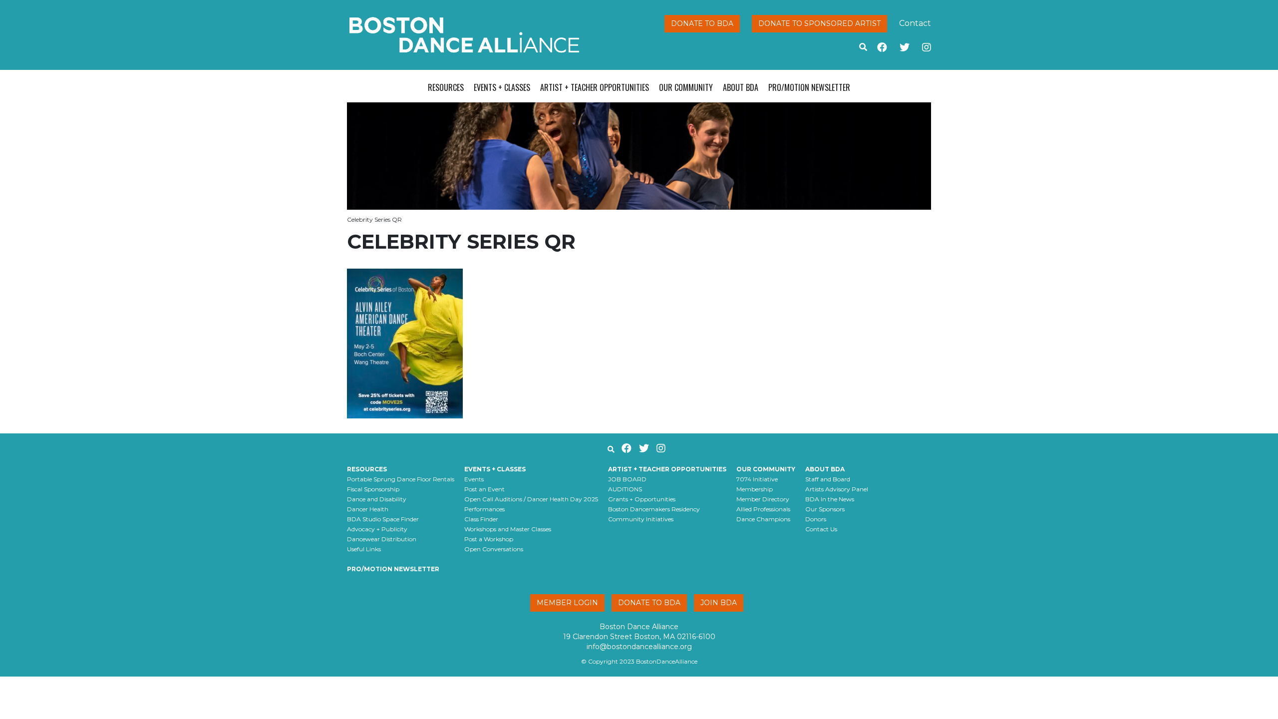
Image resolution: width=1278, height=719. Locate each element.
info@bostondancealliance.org (639, 646)
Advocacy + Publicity (377, 529)
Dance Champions (763, 519)
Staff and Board (827, 479)
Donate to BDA (702, 23)
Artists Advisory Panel (836, 489)
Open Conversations (493, 549)
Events (474, 479)
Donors (815, 519)
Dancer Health (367, 509)
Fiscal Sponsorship (373, 489)
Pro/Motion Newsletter (809, 87)
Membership (754, 489)
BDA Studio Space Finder (383, 519)
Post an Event (484, 489)
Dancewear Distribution (381, 539)
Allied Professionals (763, 509)
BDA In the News (829, 499)
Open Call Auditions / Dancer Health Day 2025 (531, 499)
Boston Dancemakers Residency (654, 509)
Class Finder (481, 519)
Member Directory (762, 499)
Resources (446, 87)
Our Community (686, 87)
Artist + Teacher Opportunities (594, 87)
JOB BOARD (627, 479)
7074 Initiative (757, 479)
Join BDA (718, 602)
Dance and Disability (376, 499)
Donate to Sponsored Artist (819, 23)
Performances (484, 509)
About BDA (740, 87)
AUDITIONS (625, 489)
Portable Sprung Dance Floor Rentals (400, 479)
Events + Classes (502, 87)
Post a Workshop (488, 539)
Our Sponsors (825, 509)
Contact (915, 23)
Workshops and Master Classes (507, 529)
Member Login (567, 602)
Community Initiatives (640, 519)
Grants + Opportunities (641, 499)
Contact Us (821, 529)
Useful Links (364, 549)
